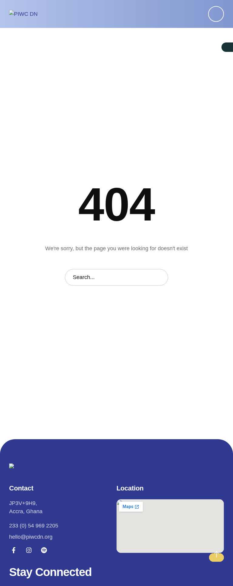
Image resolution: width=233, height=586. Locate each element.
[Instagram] (29, 550)
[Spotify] (44, 550)
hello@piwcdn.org (30, 537)
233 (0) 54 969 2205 (33, 526)
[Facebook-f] (14, 550)
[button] (216, 14)
